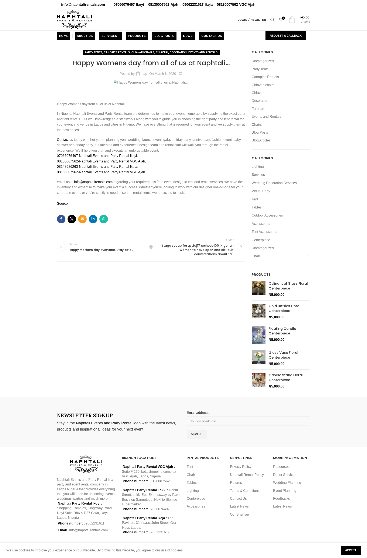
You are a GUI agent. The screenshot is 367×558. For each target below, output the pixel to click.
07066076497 (159, 509)
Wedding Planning (287, 482)
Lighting (258, 166)
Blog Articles (261, 140)
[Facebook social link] (61, 219)
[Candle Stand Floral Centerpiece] (258, 381)
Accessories (261, 223)
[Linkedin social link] (93, 219)
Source (62, 203)
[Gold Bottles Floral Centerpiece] (258, 312)
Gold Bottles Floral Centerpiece (284, 308)
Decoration (178, 52)
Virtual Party (261, 191)
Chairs (257, 124)
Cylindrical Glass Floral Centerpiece (288, 286)
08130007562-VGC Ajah (236, 4)
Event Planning (284, 490)
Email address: (198, 412)
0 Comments (180, 74)
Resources (281, 466)
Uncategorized (263, 61)
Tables (257, 207)
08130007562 (159, 481)
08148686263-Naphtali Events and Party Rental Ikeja (97, 166)
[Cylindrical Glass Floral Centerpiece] (258, 289)
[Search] (272, 19)
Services (258, 174)
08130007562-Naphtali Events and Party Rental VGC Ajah (101, 161)
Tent (255, 199)
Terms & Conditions (245, 490)
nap (144, 74)
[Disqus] (151, 323)
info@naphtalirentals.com (83, 4)
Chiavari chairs (142, 52)
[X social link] (72, 219)
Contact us (65, 139)
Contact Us (238, 498)
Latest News (239, 506)
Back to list (151, 247)
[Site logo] (74, 19)
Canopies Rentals (117, 52)
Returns (236, 482)
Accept (350, 550)
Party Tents (93, 52)
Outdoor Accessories (267, 215)
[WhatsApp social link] (103, 219)
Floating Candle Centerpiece (282, 331)
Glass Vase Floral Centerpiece (283, 355)
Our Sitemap (239, 514)
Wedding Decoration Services (274, 183)
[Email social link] (82, 219)
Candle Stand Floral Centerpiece (286, 377)
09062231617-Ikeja (197, 4)
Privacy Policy (240, 466)
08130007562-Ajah (163, 4)
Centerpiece (261, 240)
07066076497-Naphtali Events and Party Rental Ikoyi (97, 156)
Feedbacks (281, 498)
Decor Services (284, 475)
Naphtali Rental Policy (247, 475)
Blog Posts (260, 132)
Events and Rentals (202, 52)
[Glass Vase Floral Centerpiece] (258, 358)
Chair (256, 256)
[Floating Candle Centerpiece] (258, 335)
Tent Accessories (264, 232)
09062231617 (159, 532)
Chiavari (162, 52)
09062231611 (94, 523)
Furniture (258, 108)
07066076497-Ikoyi (129, 4)
